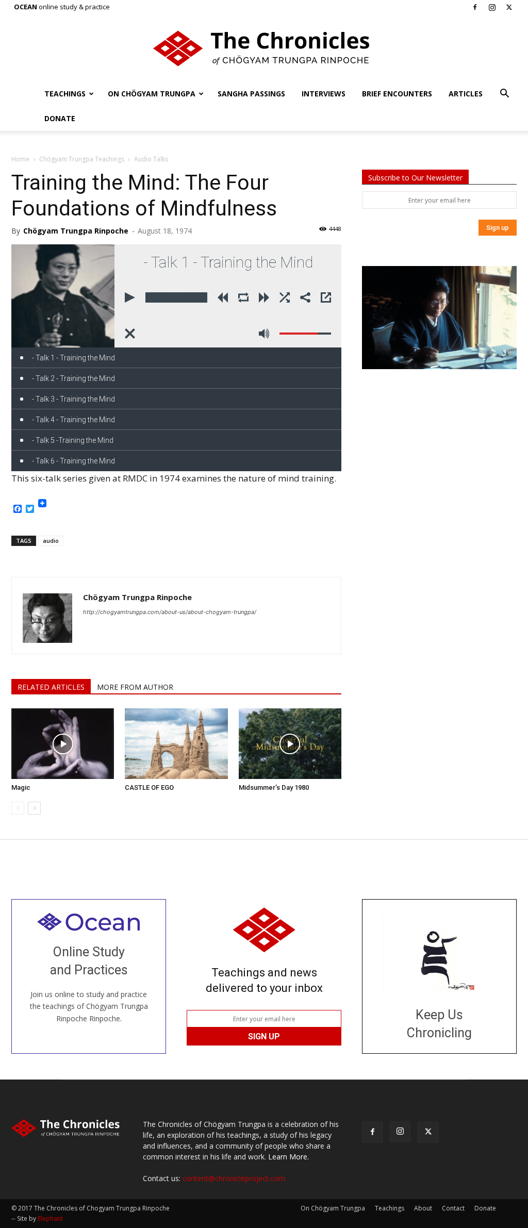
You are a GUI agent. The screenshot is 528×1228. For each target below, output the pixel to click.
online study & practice (62, 6)
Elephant (50, 1218)
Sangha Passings (251, 93)
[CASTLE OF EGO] (176, 743)
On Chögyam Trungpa (151, 93)
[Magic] (62, 743)
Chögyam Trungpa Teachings (81, 159)
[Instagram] (492, 7)
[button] (504, 94)
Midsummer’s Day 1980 (274, 787)
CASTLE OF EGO (150, 787)
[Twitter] (509, 7)
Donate (59, 118)
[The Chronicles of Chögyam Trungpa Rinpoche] (264, 48)
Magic (20, 787)
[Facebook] (475, 7)
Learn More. (288, 1156)
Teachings (65, 93)
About (423, 1208)
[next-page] (34, 808)
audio (51, 540)
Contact (453, 1208)
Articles (466, 93)
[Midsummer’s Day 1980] (290, 743)
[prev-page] (17, 808)
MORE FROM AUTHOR (135, 687)
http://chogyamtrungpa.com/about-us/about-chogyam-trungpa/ (169, 612)
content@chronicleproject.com (234, 1178)
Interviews (323, 93)
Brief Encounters (397, 93)
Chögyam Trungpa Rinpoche (75, 231)
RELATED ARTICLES (51, 687)
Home (20, 159)
